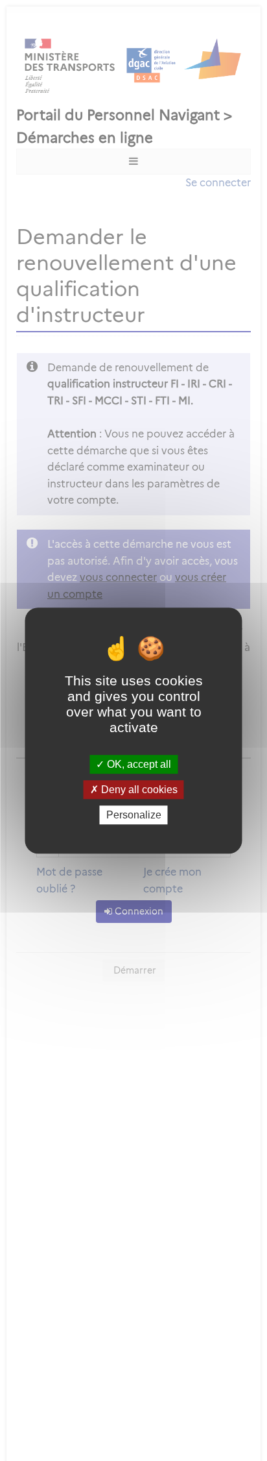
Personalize (133, 814)
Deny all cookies (138, 789)
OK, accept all (137, 764)
